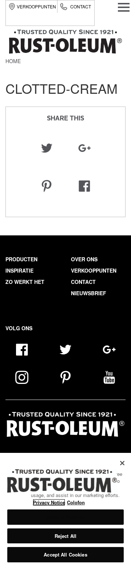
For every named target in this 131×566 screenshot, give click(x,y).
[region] (65, 509)
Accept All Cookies (65, 554)
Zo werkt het (24, 281)
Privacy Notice (49, 502)
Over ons (84, 259)
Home (13, 61)
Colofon (76, 502)
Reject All (65, 535)
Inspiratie (19, 270)
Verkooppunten (36, 6)
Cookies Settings (65, 516)
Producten (21, 259)
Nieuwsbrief (88, 293)
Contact (80, 6)
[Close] (122, 463)
